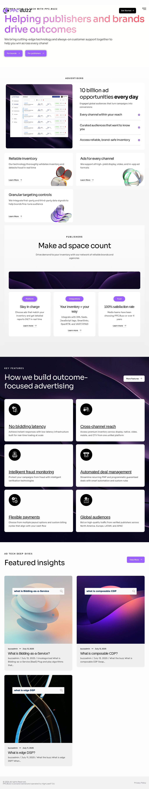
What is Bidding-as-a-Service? (29, 653)
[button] (110, 115)
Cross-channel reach (98, 426)
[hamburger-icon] (144, 9)
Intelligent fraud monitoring (31, 472)
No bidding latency (27, 426)
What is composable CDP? (99, 653)
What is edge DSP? (21, 753)
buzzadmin (13, 649)
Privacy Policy (140, 783)
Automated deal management (106, 472)
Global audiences (95, 517)
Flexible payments (24, 517)
